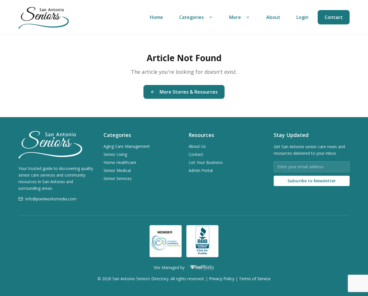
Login (302, 17)
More (235, 17)
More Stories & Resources (189, 92)
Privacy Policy (221, 278)
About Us (197, 146)
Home (156, 17)
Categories (191, 17)
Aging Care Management (126, 146)
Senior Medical (117, 170)
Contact (334, 17)
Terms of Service (255, 278)
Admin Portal (201, 170)
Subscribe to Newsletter (312, 180)
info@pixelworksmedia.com (50, 199)
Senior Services (117, 178)
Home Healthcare (119, 162)
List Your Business (206, 162)
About (273, 17)
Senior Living (115, 154)
